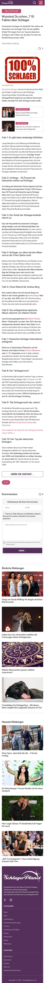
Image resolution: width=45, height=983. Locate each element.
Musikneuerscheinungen (12, 923)
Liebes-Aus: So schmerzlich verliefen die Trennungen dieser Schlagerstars (19, 635)
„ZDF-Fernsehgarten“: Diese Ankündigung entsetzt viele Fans (20, 860)
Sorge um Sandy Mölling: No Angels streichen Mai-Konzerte (22, 600)
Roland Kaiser (27, 422)
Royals (6, 940)
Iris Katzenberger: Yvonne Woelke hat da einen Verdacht (22, 789)
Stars (5, 916)
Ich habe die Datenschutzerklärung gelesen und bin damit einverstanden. (23, 543)
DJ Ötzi (9, 353)
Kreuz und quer (11, 11)
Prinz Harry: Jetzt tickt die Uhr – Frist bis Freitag (19, 754)
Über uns (7, 967)
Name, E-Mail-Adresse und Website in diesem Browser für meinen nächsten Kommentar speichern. (22, 516)
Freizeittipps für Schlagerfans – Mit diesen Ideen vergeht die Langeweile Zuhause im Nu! (22, 706)
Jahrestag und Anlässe (11, 930)
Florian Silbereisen (33, 350)
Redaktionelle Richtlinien (12, 970)
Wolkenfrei (6, 425)
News (6, 912)
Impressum (7, 960)
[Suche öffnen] (34, 2)
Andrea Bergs (33, 295)
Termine (6, 926)
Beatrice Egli (16, 422)
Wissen (6, 933)
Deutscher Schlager (9, 89)
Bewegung (7, 944)
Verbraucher (8, 937)
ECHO (6, 482)
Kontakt (6, 963)
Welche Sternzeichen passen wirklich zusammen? (18, 671)
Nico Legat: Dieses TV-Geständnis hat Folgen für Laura (22, 824)
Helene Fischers (33, 319)
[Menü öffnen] (41, 2)
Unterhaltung (8, 919)
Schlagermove (32, 379)
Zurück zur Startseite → (22, 474)
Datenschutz (8, 956)
